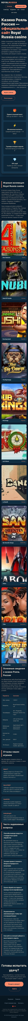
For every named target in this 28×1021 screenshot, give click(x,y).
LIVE (18, 9)
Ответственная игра (10, 1003)
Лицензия (10, 999)
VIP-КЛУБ (14, 12)
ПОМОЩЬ (6, 9)
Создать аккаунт (14, 984)
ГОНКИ (23, 9)
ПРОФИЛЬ (9, 6)
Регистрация (8, 98)
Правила (17, 999)
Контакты (20, 1003)
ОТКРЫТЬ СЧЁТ (21, 6)
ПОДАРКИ (13, 9)
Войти (14, 989)
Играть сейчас (8, 92)
